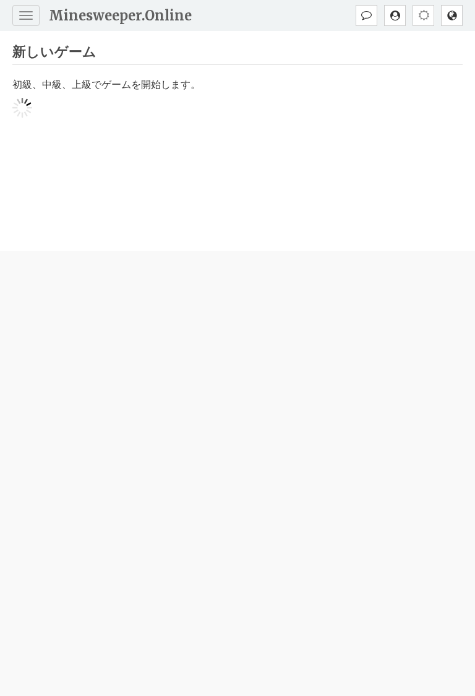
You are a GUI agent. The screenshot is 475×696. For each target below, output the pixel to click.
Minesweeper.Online (120, 15)
